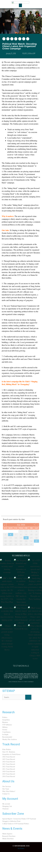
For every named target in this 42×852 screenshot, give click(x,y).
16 (26, 537)
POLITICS (25, 53)
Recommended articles (21, 555)
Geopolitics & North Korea (11, 754)
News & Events (12, 828)
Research (8, 712)
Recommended (7, 737)
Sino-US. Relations (8, 752)
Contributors (6, 732)
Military (5, 727)
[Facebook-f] (11, 705)
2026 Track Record (8, 757)
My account (6, 804)
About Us (8, 781)
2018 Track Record (8, 776)
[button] (20, 5)
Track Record (11, 744)
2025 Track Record (8, 759)
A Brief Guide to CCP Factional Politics (15, 823)
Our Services (6, 786)
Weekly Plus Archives (9, 739)
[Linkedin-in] (18, 705)
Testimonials (21, 665)
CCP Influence (7, 725)
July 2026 (21, 524)
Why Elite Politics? (8, 791)
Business (5, 722)
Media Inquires (7, 834)
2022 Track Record (8, 766)
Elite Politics (6, 749)
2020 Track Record (8, 771)
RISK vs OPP (31, 53)
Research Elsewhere (8, 836)
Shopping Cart (7, 806)
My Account (10, 798)
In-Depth (5, 734)
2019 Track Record (8, 774)
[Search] (28, 697)
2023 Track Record (8, 764)
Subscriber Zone (13, 813)
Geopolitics (6, 720)
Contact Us (6, 794)
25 (36, 541)
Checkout (5, 809)
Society (4, 729)
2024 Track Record (8, 762)
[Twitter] (5, 705)
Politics (4, 717)
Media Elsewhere (8, 838)
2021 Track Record (8, 769)
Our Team (5, 789)
